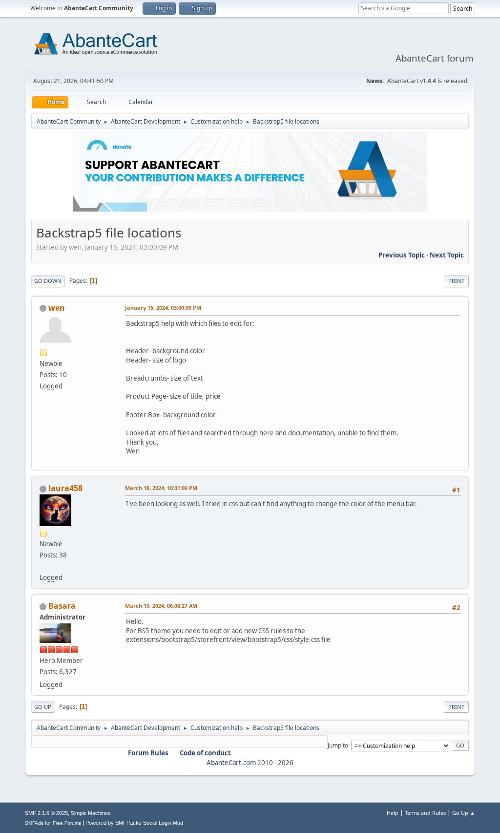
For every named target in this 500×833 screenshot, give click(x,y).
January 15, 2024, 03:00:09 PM (163, 307)
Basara (62, 605)
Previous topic (401, 255)
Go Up (42, 706)
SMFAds (34, 823)
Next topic (447, 255)
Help (392, 812)
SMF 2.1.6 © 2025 (46, 813)
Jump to (338, 745)
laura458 (65, 488)
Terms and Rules (425, 812)
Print (456, 280)
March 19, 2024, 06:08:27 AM (161, 605)
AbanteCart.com (231, 762)
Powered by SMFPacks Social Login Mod (134, 823)
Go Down (48, 280)
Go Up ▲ (463, 812)
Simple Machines (91, 813)
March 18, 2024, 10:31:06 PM (161, 487)
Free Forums (67, 823)
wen (56, 307)
